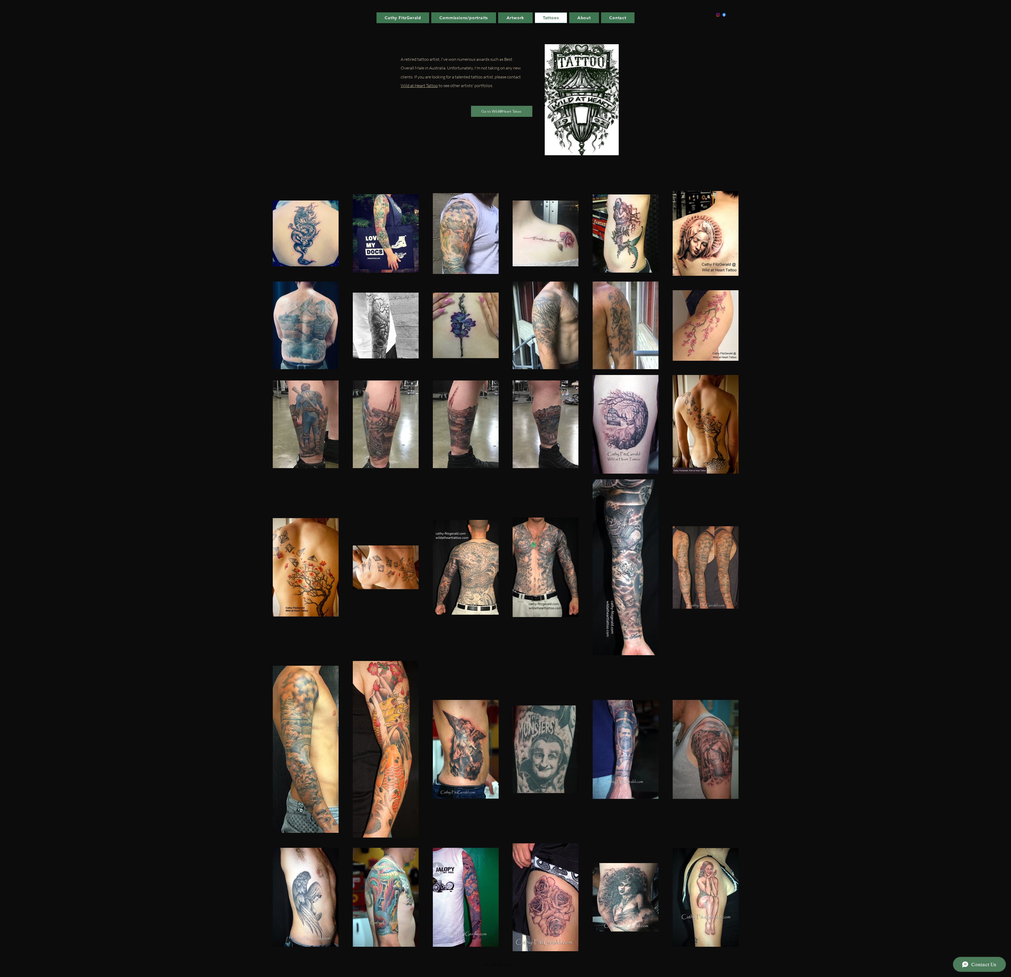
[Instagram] (718, 14)
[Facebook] (724, 14)
